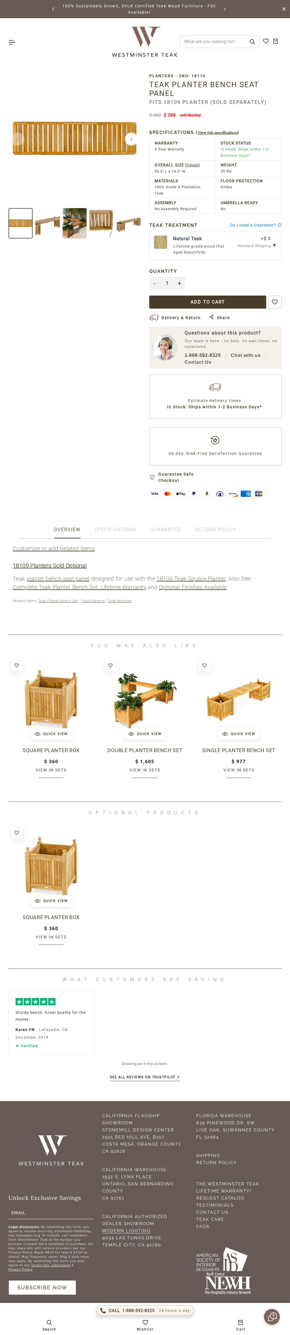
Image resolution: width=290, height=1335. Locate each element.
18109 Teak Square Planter (191, 578)
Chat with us (246, 355)
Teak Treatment (173, 225)
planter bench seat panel (58, 578)
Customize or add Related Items (54, 548)
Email (18, 1212)
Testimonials (215, 1205)
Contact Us (198, 362)
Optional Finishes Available (193, 587)
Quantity (163, 271)
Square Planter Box (51, 750)
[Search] (252, 41)
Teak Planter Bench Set (58, 601)
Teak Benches (120, 601)
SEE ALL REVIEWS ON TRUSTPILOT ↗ (145, 1077)
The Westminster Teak (227, 1184)
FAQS (202, 1226)
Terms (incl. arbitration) (51, 1265)
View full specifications (218, 133)
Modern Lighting (126, 1230)
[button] (53, 9)
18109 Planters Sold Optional (50, 565)
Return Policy (216, 1162)
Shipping (208, 1155)
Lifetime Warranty (123, 587)
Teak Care (210, 1219)
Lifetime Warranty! (223, 1191)
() (194, 132)
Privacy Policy (20, 1269)
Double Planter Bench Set (144, 750)
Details (192, 165)
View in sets (51, 770)
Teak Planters (93, 601)
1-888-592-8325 (203, 355)
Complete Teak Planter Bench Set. (57, 587)
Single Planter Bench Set (239, 750)
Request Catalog (220, 1198)
